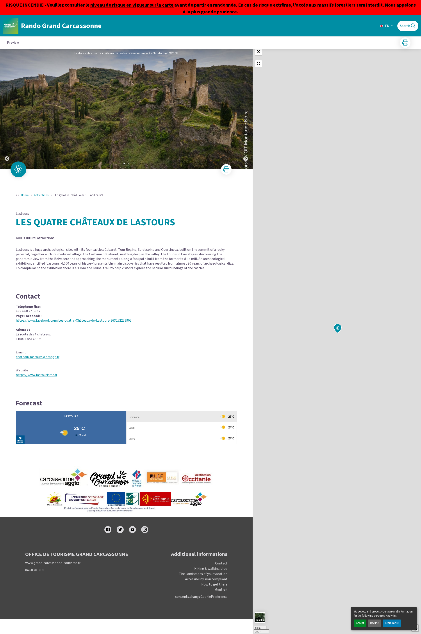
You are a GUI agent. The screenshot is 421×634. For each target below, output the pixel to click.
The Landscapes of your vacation (203, 573)
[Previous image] (7, 109)
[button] (258, 51)
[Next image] (246, 109)
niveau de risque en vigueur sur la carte (132, 5)
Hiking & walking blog (210, 568)
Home (25, 195)
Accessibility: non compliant (206, 579)
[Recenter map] (258, 63)
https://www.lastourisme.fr (36, 375)
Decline (374, 623)
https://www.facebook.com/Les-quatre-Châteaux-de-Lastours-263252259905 (74, 320)
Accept (360, 623)
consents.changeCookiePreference (201, 597)
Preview (13, 42)
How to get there (214, 584)
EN (387, 25)
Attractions (41, 195)
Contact (221, 563)
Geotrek (221, 589)
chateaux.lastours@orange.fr (37, 357)
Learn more (392, 623)
